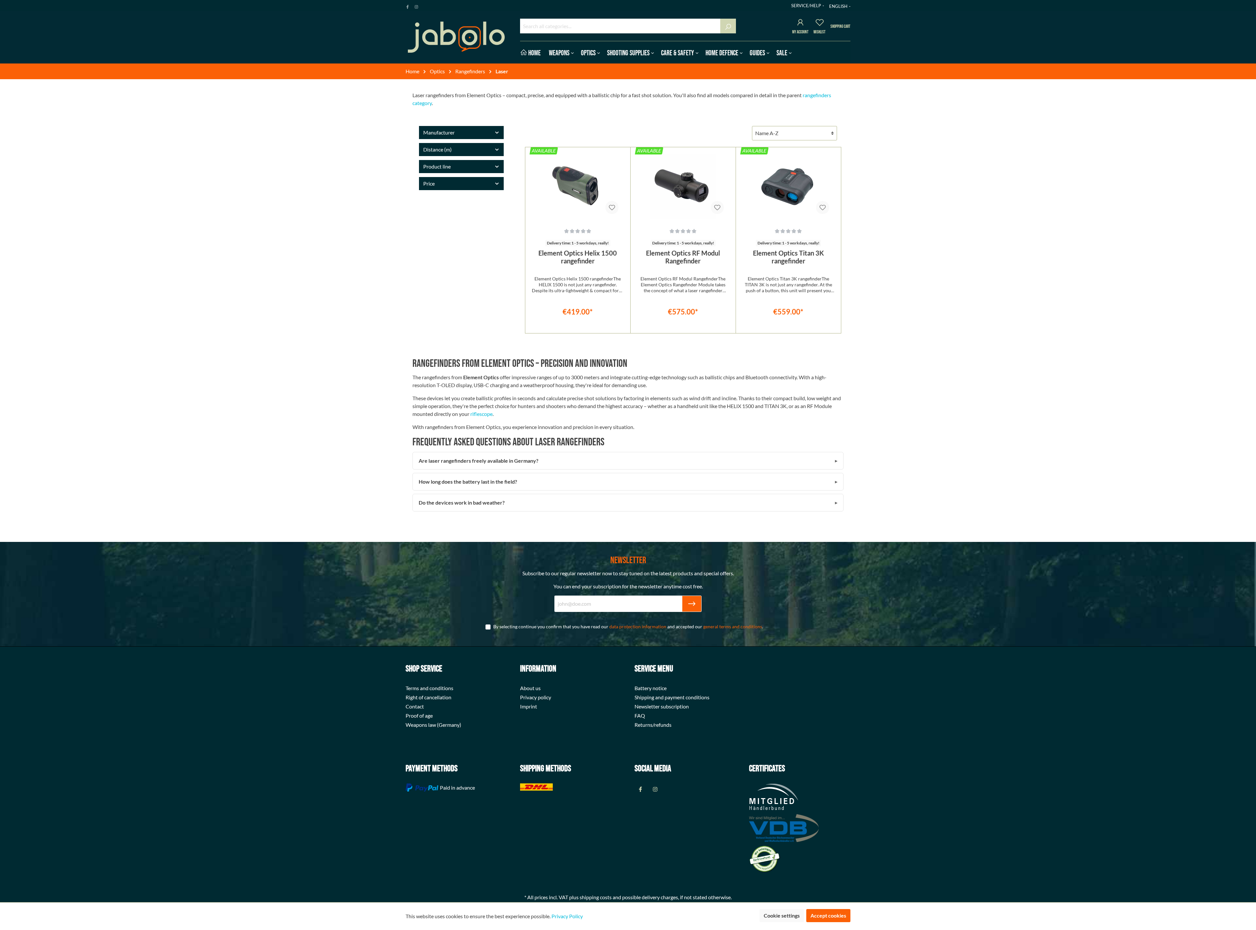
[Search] (728, 26)
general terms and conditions (732, 626)
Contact (415, 706)
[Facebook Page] (408, 5)
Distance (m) (437, 149)
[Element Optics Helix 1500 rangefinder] (578, 186)
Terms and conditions (429, 688)
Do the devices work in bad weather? (462, 502)
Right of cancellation (428, 697)
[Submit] (692, 604)
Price (429, 183)
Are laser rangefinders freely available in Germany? (478, 460)
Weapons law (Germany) (433, 725)
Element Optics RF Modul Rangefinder (683, 257)
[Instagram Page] (416, 5)
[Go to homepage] (456, 37)
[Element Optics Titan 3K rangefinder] (788, 186)
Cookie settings (782, 915)
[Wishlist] (819, 23)
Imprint (528, 706)
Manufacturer (439, 132)
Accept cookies (828, 915)
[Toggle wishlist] (612, 207)
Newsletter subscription (662, 706)
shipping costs (596, 897)
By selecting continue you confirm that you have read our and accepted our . (628, 626)
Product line (437, 166)
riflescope (481, 414)
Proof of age (419, 715)
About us (530, 688)
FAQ (640, 715)
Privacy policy (535, 697)
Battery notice (651, 688)
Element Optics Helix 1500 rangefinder (577, 257)
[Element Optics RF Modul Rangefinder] (683, 186)
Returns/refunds (653, 725)
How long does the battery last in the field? (468, 481)
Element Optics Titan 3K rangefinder (788, 257)
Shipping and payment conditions (672, 697)
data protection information (637, 626)
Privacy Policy (567, 916)
